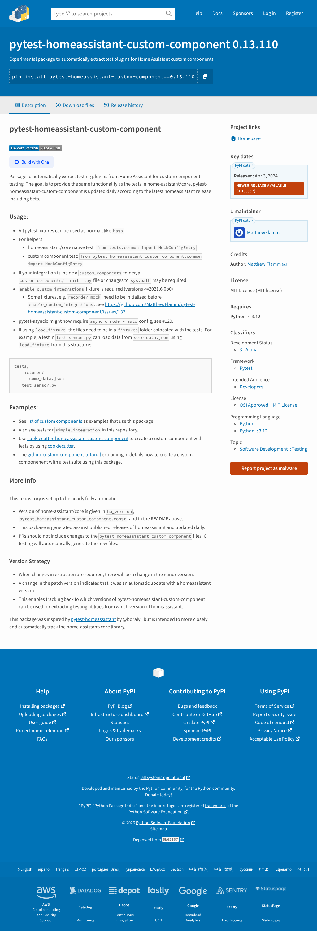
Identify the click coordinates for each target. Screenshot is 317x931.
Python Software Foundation (155, 812)
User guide (40, 722)
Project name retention (40, 730)
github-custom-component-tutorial (64, 454)
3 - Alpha (249, 349)
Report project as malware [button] (269, 468)
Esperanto (283, 869)
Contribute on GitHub (194, 714)
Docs (217, 13)
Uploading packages (40, 714)
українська (135, 869)
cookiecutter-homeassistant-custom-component (77, 438)
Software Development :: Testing (273, 449)
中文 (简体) (199, 869)
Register (294, 13)
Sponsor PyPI (197, 730)
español (44, 869)
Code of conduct (272, 722)
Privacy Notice (272, 730)
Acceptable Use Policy (272, 739)
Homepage (249, 138)
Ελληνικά (157, 869)
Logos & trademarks (120, 730)
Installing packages (40, 706)
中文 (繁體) (224, 869)
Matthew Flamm (264, 264)
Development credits (194, 739)
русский (246, 869)
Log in (269, 13)
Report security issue (274, 714)
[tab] (29, 105)
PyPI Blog (117, 706)
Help (197, 13)
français (62, 869)
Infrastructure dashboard (117, 714)
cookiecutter (61, 446)
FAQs (42, 739)
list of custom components (54, 421)
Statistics (120, 722)
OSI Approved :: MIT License (268, 405)
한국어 (303, 869)
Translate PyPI (194, 722)
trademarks (215, 805)
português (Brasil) (106, 869)
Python (247, 423)
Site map (158, 829)
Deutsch (177, 869)
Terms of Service (272, 706)
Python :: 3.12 (253, 430)
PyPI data (242, 165)
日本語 (80, 869)
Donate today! (158, 795)
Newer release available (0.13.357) (261, 188)
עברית (264, 869)
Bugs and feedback (197, 706)
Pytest (246, 368)
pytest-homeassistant (93, 619)
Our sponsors (120, 739)
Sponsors (243, 13)
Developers (251, 386)
